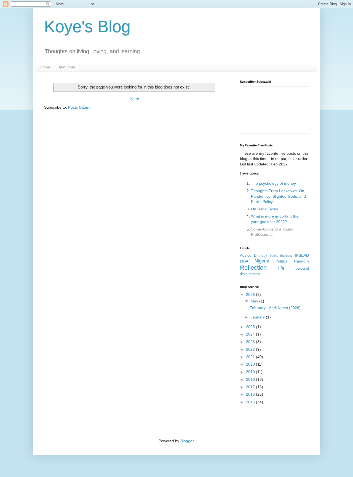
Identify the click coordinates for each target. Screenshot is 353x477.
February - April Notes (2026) (275, 308)
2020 (251, 364)
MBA (244, 261)
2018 (251, 379)
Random (301, 261)
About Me (66, 67)
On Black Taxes (264, 209)
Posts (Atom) (79, 107)
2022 (251, 349)
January (258, 317)
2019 (251, 371)
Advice (246, 255)
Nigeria (262, 261)
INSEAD (302, 255)
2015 (251, 402)
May (255, 301)
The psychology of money (273, 183)
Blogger (187, 441)
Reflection (253, 267)
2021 (251, 357)
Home (45, 67)
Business (286, 255)
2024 (251, 334)
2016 (251, 394)
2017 (251, 387)
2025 (251, 327)
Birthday (260, 256)
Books (274, 255)
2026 (251, 294)
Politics (282, 261)
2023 (251, 341)
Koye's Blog (87, 26)
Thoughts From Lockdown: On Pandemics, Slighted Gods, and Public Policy (278, 196)
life (281, 268)
